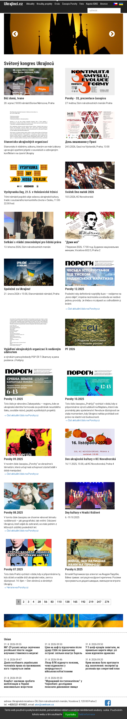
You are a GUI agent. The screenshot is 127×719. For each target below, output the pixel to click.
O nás (57, 3)
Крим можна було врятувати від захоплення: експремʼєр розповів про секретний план (102, 665)
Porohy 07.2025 (13, 569)
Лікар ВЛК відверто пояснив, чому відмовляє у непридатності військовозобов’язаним (62, 667)
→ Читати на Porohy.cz (16, 587)
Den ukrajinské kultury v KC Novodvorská (90, 459)
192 (83, 601)
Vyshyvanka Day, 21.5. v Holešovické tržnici (31, 192)
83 (52, 601)
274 (107, 601)
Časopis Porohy (69, 3)
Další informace (87, 714)
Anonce (104, 3)
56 (45, 601)
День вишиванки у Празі (80, 142)
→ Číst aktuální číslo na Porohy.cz (82, 308)
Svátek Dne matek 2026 (79, 192)
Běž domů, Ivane (14, 98)
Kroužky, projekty (44, 3)
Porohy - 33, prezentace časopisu (85, 98)
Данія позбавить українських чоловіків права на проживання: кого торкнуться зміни (22, 665)
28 (39, 601)
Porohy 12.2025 (74, 289)
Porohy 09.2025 (13, 459)
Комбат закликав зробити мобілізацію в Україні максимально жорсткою (19, 683)
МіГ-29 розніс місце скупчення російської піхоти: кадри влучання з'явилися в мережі (22, 650)
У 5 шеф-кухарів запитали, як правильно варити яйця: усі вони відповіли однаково (102, 650)
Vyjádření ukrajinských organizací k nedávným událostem (32, 350)
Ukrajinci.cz (13, 3)
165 (75, 601)
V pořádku (70, 714)
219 (91, 601)
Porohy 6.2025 (74, 569)
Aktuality (30, 3)
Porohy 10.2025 (74, 399)
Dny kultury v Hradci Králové (82, 512)
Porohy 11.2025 (13, 399)
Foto (82, 3)
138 (67, 601)
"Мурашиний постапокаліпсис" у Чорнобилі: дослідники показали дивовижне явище (63, 683)
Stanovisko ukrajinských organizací (26, 142)
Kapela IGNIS (92, 3)
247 (99, 601)
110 (59, 601)
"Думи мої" (72, 242)
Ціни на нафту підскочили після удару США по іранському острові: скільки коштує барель (63, 650)
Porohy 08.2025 (13, 512)
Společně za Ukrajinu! (17, 289)
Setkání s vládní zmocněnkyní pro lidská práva (32, 242)
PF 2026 (70, 349)
